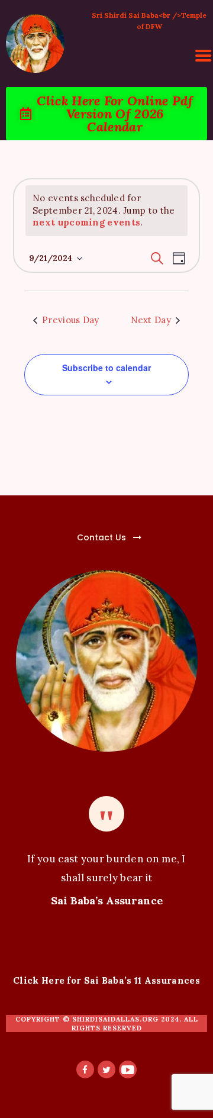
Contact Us (101, 537)
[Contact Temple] (74, 530)
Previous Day (70, 320)
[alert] (106, 210)
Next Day (151, 320)
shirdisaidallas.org (115, 1019)
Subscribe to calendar (106, 367)
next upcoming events (86, 222)
